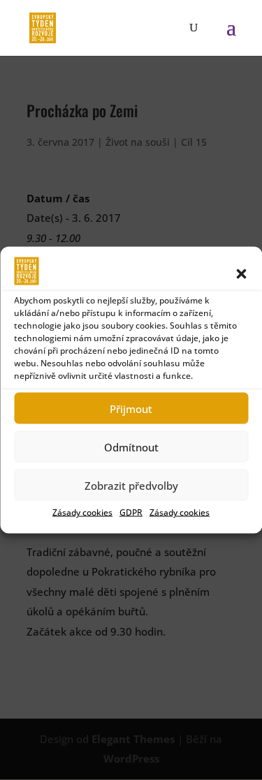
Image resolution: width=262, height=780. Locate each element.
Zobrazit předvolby (131, 485)
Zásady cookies (82, 512)
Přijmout (131, 408)
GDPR (131, 512)
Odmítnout (131, 446)
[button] (241, 274)
